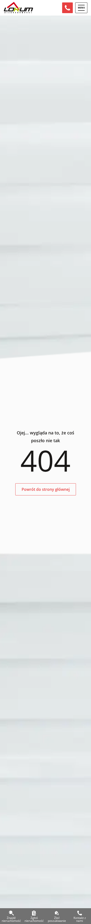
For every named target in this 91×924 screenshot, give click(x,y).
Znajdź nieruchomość (11, 919)
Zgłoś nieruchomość (34, 919)
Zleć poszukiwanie (57, 919)
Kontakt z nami (80, 919)
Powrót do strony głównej (46, 489)
